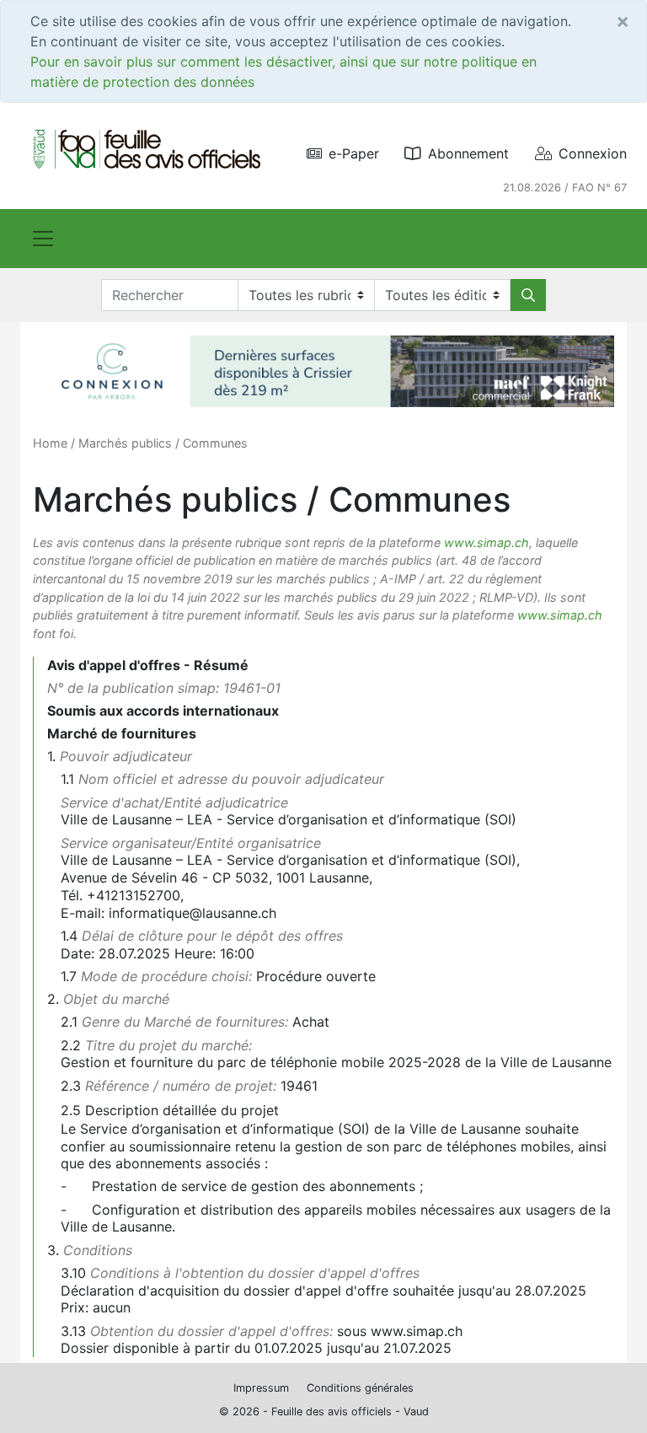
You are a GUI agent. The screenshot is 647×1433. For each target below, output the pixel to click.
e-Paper (354, 153)
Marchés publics (125, 443)
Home (50, 443)
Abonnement (468, 153)
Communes (215, 443)
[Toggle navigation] (43, 239)
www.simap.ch (486, 542)
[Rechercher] (528, 295)
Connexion (593, 153)
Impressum (261, 1388)
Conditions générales (360, 1388)
